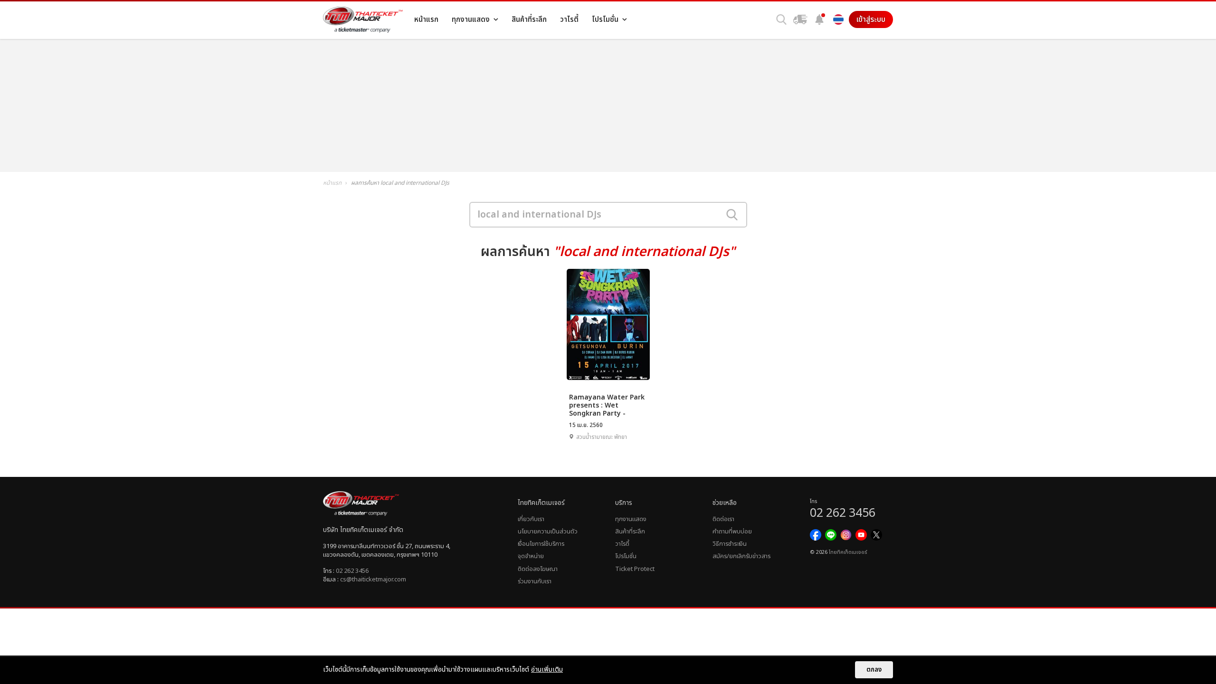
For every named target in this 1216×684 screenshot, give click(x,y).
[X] (876, 535)
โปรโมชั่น (625, 556)
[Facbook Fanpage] (815, 535)
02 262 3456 (352, 571)
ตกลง (874, 669)
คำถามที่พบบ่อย (732, 531)
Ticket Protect (635, 569)
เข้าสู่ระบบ (870, 19)
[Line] (830, 535)
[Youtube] (861, 535)
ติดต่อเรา (723, 519)
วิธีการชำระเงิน (729, 544)
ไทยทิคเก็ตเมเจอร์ (848, 552)
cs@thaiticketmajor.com (373, 579)
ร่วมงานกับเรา (534, 581)
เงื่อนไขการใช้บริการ (541, 544)
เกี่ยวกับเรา (531, 519)
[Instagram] (846, 535)
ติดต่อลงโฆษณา (538, 569)
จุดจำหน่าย (531, 556)
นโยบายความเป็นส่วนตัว (548, 531)
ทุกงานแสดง (630, 519)
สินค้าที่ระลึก (630, 531)
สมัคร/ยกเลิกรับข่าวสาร (741, 556)
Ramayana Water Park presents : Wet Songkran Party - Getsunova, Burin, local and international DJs (607, 405)
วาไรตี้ (622, 544)
